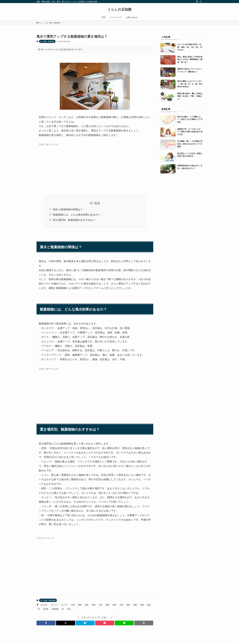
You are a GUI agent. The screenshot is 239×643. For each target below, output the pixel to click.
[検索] (200, 1)
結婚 (142, 604)
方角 (121, 604)
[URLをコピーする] (143, 623)
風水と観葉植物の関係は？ (68, 209)
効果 (86, 604)
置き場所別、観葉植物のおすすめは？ (74, 219)
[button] (46, 623)
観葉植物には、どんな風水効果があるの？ (76, 214)
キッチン (54, 604)
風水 (69, 609)
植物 (128, 604)
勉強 (93, 604)
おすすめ (44, 604)
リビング (64, 604)
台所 (100, 604)
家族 (107, 604)
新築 (114, 604)
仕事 (73, 604)
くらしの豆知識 (119, 9)
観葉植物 (55, 609)
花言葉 (45, 609)
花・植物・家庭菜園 (47, 41)
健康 (79, 604)
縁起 (149, 604)
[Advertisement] (95, 166)
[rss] (197, 1)
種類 (135, 604)
